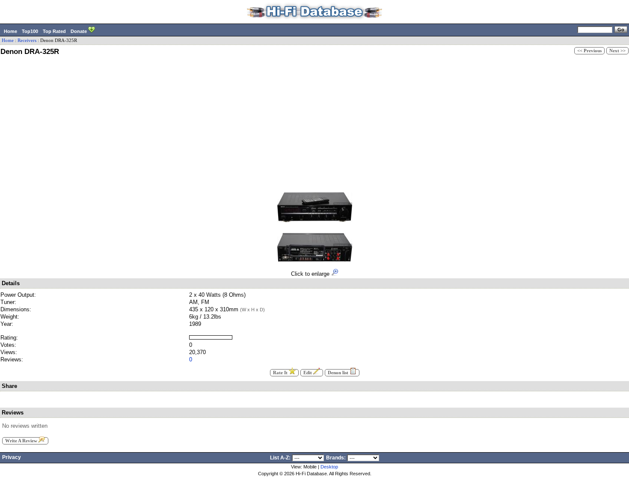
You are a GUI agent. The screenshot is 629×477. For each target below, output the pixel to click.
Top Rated (54, 31)
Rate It (281, 372)
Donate (79, 31)
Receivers (27, 40)
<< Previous (589, 50)
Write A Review (22, 440)
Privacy (11, 457)
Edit (308, 372)
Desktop (329, 466)
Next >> (617, 50)
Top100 (30, 31)
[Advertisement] (314, 122)
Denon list (339, 372)
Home (10, 31)
